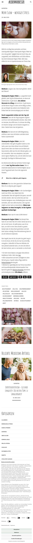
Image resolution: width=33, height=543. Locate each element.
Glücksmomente (17, 293)
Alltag (15, 289)
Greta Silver (5, 435)
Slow (23, 298)
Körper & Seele (6, 439)
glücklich (7, 293)
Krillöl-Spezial (6, 443)
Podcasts (4, 447)
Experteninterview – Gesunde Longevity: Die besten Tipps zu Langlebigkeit (16, 390)
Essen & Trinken (6, 427)
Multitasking (8, 298)
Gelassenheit (16, 291)
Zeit (5, 303)
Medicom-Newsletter (18, 270)
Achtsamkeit (7, 289)
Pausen (16, 298)
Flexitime (6, 291)
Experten (4, 8)
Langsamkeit (8, 296)
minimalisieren (18, 296)
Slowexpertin (8, 301)
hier (20, 255)
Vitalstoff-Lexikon (10, 311)
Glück (24, 291)
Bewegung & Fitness (7, 424)
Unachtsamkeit (26, 301)
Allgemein (4, 420)
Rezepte (4, 455)
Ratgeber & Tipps (6, 451)
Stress (17, 301)
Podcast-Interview (6, 262)
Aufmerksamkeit (25, 289)
